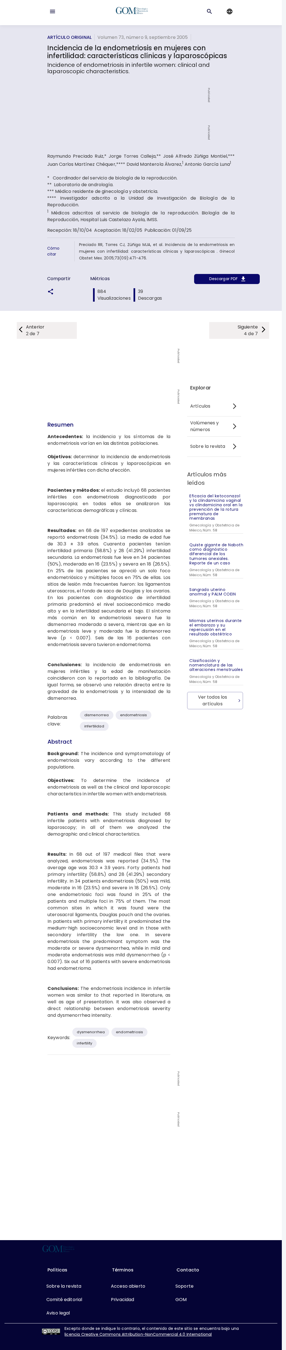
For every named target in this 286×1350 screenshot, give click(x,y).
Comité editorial (64, 1299)
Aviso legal (58, 1313)
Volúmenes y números (204, 426)
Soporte (184, 1286)
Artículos (200, 406)
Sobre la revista (207, 446)
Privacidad (122, 1299)
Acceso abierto (128, 1286)
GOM (181, 1299)
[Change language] (229, 11)
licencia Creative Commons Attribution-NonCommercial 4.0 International (138, 1334)
